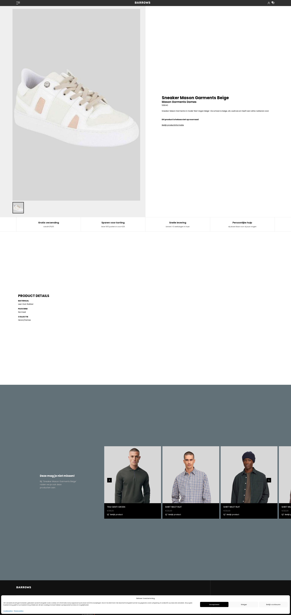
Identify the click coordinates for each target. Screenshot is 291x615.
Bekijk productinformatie (173, 125)
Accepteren (214, 604)
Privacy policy (18, 611)
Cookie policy (8, 611)
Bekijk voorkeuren (273, 604)
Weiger (244, 604)
